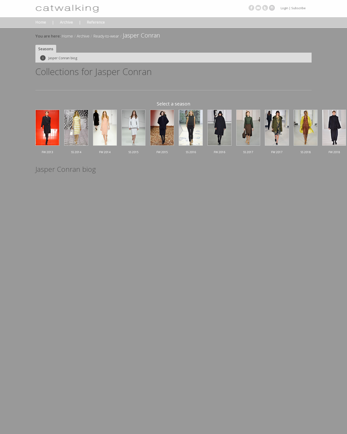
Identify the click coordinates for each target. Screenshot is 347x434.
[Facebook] (251, 8)
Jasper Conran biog (59, 58)
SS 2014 (76, 152)
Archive (66, 22)
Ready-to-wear (106, 36)
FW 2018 (334, 152)
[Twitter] (265, 8)
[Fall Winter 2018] (334, 127)
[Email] (258, 8)
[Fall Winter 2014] (105, 127)
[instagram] (272, 8)
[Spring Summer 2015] (133, 127)
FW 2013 (47, 152)
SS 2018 (305, 152)
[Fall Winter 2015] (162, 127)
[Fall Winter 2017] (277, 127)
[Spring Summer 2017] (248, 127)
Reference (96, 22)
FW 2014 (104, 152)
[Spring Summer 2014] (76, 127)
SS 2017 (248, 152)
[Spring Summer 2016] (191, 127)
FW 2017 (277, 152)
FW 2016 (219, 152)
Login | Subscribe (293, 8)
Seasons (45, 48)
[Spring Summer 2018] (306, 127)
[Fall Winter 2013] (47, 127)
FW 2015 (162, 152)
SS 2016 (191, 152)
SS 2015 (133, 152)
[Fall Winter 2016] (219, 127)
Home (40, 22)
